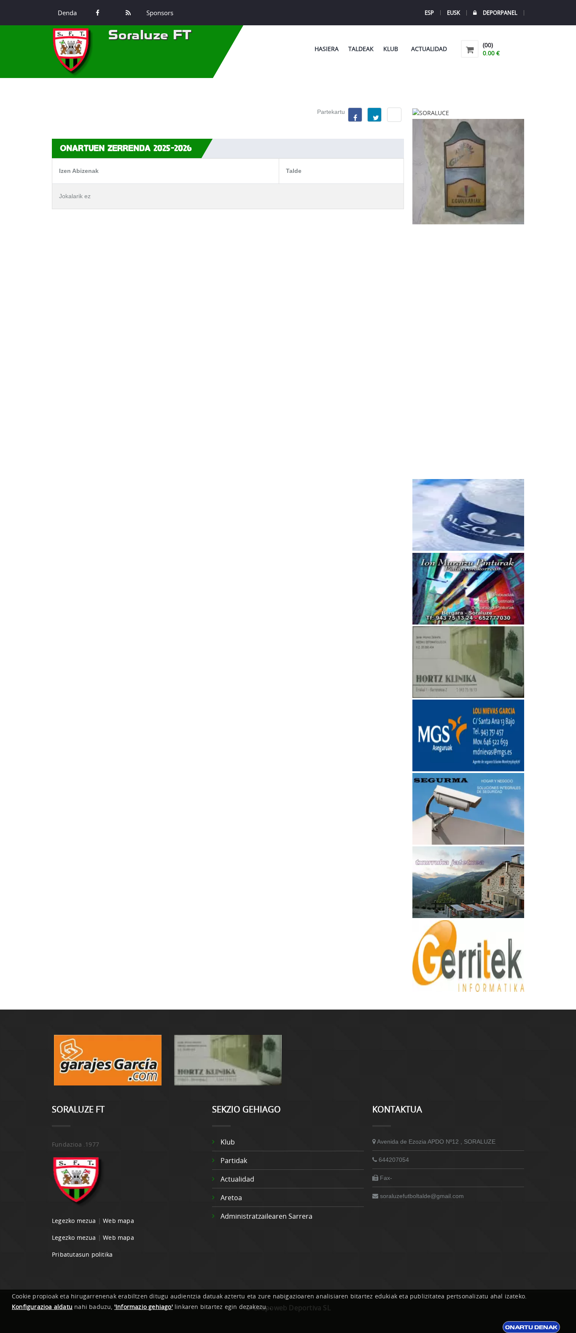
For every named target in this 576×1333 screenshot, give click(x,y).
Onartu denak (531, 1327)
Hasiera (327, 49)
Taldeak (361, 49)
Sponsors (159, 12)
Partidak (234, 1160)
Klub (392, 49)
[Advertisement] (468, 351)
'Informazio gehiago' (143, 1307)
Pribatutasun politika (82, 1254)
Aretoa (231, 1197)
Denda (67, 12)
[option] (108, 1064)
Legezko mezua (74, 1221)
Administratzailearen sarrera (266, 1216)
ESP (429, 12)
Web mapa (118, 1221)
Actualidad (429, 49)
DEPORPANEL (500, 13)
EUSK (453, 12)
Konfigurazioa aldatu (42, 1307)
